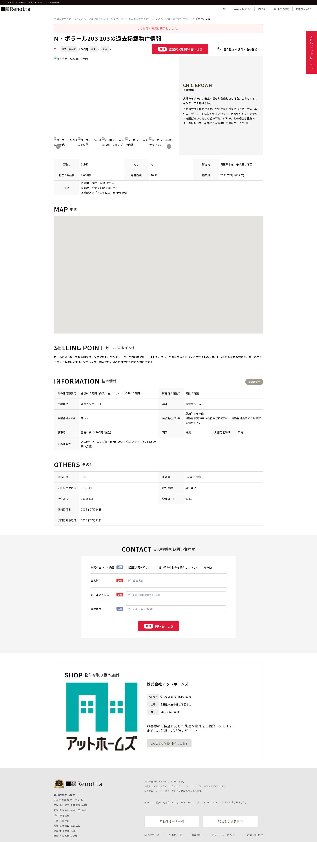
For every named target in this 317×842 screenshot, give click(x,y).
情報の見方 (254, 381)
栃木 (61, 805)
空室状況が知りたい (141, 567)
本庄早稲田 (103, 192)
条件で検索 (281, 9)
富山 (61, 810)
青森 (64, 800)
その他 (208, 567)
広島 (72, 825)
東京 (78, 805)
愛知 (67, 815)
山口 (78, 825)
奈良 (67, 820)
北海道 (57, 800)
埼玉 (67, 805)
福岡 (56, 835)
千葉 (72, 805)
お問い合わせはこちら (311, 52)
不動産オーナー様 (172, 821)
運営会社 (196, 835)
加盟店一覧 (175, 835)
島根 (61, 825)
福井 (72, 810)
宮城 (69, 800)
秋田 (75, 800)
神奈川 (84, 805)
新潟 (56, 810)
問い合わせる (159, 626)
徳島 (56, 830)
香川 (61, 830)
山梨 (78, 810)
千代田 (240, 164)
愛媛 (67, 830)
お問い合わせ (305, 9)
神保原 (96, 188)
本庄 (94, 183)
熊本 (67, 835)
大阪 (56, 820)
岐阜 (56, 815)
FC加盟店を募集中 (230, 821)
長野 (83, 810)
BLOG (262, 9)
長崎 (61, 835)
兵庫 (61, 820)
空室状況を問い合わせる (181, 49)
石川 (67, 810)
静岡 (61, 815)
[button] (58, 146)
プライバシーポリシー (224, 835)
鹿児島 (73, 835)
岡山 (67, 825)
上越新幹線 (87, 192)
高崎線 (85, 183)
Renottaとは (242, 9)
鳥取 (56, 825)
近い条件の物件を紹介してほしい (178, 567)
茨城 (56, 805)
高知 (72, 830)
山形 (80, 800)
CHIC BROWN (197, 85)
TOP (223, 9)
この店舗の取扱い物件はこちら (169, 743)
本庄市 (232, 164)
